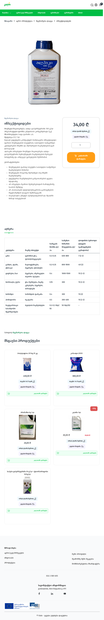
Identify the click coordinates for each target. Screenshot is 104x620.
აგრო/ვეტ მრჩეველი (24, 13)
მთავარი (8, 21)
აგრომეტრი (68, 13)
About (80, 13)
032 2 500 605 (52, 576)
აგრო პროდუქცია (24, 21)
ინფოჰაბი (42, 13)
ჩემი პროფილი (79, 554)
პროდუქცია (9, 563)
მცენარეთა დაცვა (44, 21)
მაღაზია (5, 13)
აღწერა (9, 229)
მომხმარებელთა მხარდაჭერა (86, 564)
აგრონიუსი (54, 13)
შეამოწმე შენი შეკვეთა (83, 559)
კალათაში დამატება (82, 157)
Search (91, 5)
